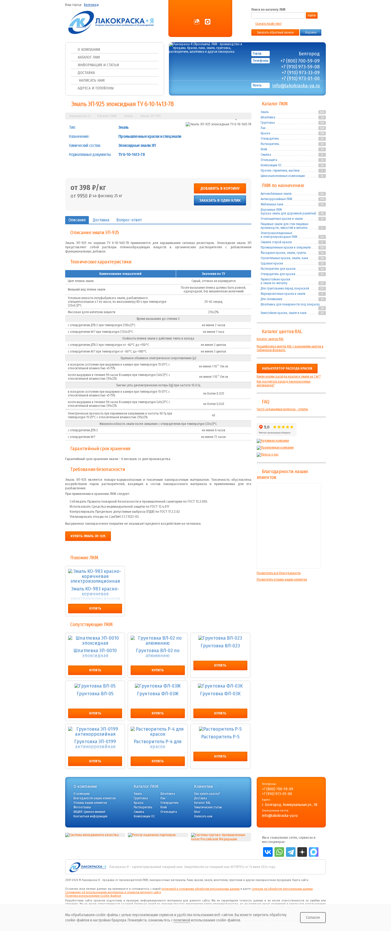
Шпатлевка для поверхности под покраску (290, 304)
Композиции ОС (271, 165)
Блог (197, 812)
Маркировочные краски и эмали (283, 294)
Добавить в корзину (220, 188)
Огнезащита (269, 160)
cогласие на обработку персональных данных (282, 889)
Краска (265, 133)
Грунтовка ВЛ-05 (95, 694)
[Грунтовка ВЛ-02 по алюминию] (158, 641)
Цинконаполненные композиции (283, 176)
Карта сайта (300, 880)
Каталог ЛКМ (89, 57)
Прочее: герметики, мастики (280, 170)
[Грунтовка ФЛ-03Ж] (158, 686)
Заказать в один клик (220, 200)
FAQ (265, 402)
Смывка (266, 154)
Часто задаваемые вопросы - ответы (282, 409)
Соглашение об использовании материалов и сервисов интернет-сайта (113, 892)
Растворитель (270, 144)
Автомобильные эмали (276, 194)
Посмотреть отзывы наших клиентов (282, 579)
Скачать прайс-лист (268, 24)
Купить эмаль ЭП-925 (88, 536)
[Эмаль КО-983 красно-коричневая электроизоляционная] (95, 576)
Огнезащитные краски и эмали (282, 219)
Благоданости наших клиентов (94, 798)
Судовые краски (272, 263)
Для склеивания (271, 299)
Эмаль (265, 112)
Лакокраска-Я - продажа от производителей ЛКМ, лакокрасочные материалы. (134, 880)
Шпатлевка (268, 117)
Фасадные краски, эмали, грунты (283, 253)
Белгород (91, 5)
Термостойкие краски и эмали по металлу (275, 281)
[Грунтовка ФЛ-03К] (220, 686)
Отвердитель (270, 138)
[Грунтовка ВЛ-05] (95, 686)
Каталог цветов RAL (282, 331)
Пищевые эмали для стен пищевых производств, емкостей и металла (284, 226)
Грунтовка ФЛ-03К (220, 694)
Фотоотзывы (82, 807)
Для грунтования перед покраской (285, 288)
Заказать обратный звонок (275, 32)
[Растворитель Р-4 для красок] (158, 731)
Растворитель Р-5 (220, 737)
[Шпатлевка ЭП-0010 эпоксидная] (95, 641)
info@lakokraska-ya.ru (296, 86)
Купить (95, 608)
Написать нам (91, 80)
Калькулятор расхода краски (287, 368)
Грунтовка (268, 123)
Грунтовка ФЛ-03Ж (157, 694)
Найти (312, 15)
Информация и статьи (98, 65)
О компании (89, 49)
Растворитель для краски (278, 269)
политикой (181, 920)
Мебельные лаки (272, 204)
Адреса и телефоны (96, 88)
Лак (263, 128)
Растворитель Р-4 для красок (157, 744)
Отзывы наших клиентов (289, 526)
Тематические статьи (208, 807)
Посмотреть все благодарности (279, 573)
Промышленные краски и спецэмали (286, 247)
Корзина (311, 32)
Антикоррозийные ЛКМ (276, 199)
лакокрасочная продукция (273, 880)
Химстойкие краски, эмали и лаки (283, 313)
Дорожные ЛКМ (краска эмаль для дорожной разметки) (288, 211)
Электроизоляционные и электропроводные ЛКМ (279, 235)
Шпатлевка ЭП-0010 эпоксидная (95, 653)
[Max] (207, 22)
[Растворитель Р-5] (220, 729)
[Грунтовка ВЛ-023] (220, 638)
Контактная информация (90, 816)
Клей (264, 149)
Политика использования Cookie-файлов (93, 895)
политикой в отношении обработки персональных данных (200, 889)
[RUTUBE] (196, 22)
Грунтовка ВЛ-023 (220, 646)
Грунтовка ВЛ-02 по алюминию (158, 653)
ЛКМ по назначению (283, 185)
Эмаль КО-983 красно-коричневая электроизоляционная (95, 593)
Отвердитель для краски (278, 274)
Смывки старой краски (276, 242)
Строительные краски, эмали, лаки (284, 258)
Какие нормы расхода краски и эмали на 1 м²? (289, 376)
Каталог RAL (202, 803)
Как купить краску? (207, 794)
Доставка (86, 72)
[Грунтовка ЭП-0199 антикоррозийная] (95, 731)
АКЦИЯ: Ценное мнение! (89, 812)
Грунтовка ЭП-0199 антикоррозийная (95, 744)
